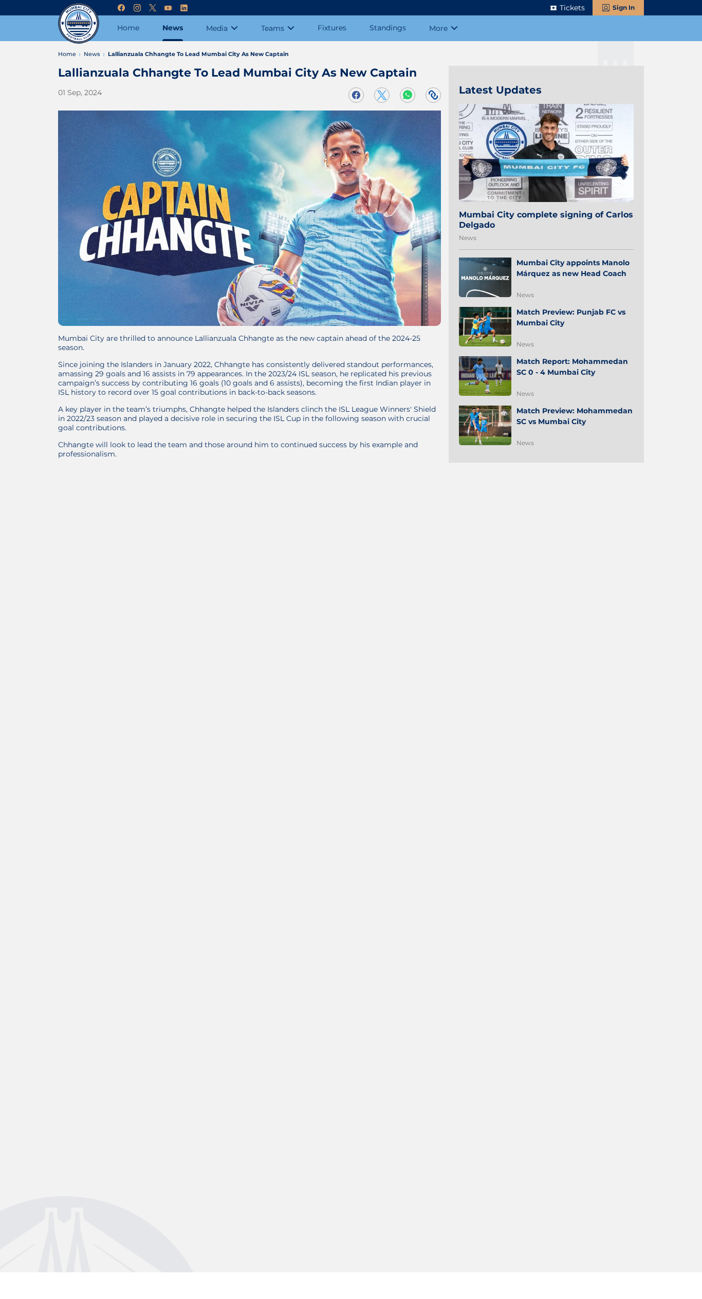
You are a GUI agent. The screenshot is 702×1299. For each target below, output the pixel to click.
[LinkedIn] (184, 8)
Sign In (624, 7)
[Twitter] (152, 8)
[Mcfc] (78, 23)
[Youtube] (168, 8)
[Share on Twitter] (382, 95)
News (467, 238)
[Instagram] (137, 8)
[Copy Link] (433, 95)
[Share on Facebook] (356, 95)
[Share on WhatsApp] (407, 95)
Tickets (572, 7)
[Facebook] (121, 8)
